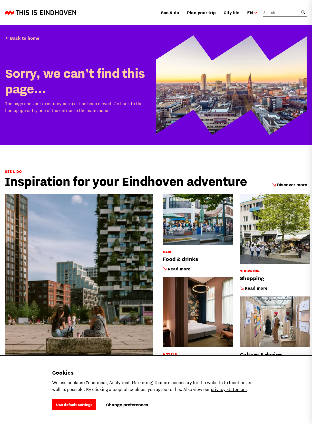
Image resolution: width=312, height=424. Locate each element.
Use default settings (74, 404)
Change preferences (127, 404)
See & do (170, 12)
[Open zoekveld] (303, 12)
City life (231, 12)
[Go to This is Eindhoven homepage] (40, 12)
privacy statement (229, 389)
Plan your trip (201, 12)
